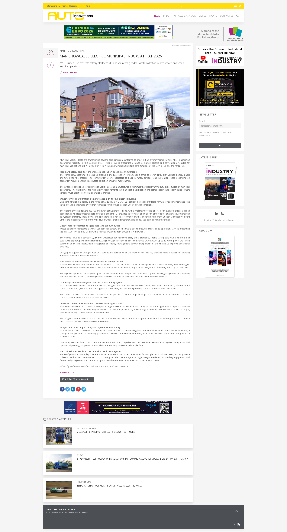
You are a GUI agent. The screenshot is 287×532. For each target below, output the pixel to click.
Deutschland (64, 6)
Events (213, 15)
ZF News (80, 455)
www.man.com (67, 372)
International (52, 6)
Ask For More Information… (78, 379)
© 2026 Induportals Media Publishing (67, 512)
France (81, 6)
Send (219, 145)
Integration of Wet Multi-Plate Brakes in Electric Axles (109, 485)
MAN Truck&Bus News (72, 50)
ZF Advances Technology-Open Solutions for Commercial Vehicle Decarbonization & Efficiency (132, 458)
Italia (88, 6)
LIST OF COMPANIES (56, 515)
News (157, 15)
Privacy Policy (67, 509)
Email (202, 121)
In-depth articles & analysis (179, 15)
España (74, 6)
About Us (51, 509)
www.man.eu (70, 72)
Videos (202, 15)
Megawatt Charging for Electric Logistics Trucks (106, 431)
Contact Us (226, 15)
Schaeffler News (84, 482)
